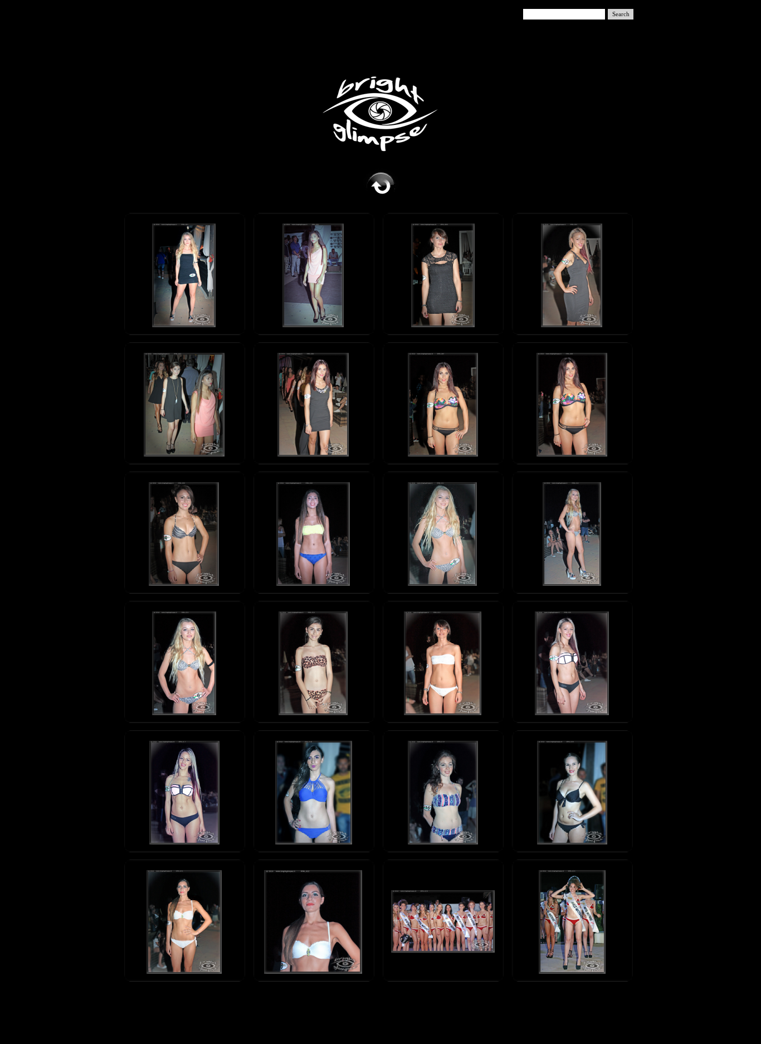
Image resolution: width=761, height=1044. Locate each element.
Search (621, 14)
